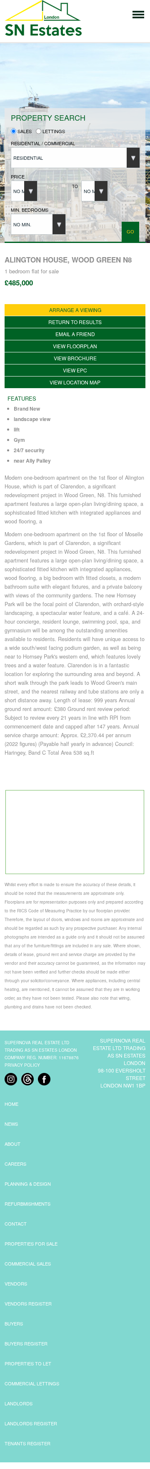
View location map (75, 382)
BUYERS (14, 1323)
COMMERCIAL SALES (28, 1263)
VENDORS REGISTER (28, 1303)
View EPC (75, 370)
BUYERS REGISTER (26, 1343)
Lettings (53, 131)
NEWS (11, 1123)
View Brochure (75, 358)
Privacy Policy (22, 1065)
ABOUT (12, 1143)
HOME (11, 1103)
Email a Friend (75, 333)
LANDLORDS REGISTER (31, 1423)
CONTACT (16, 1223)
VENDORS (16, 1283)
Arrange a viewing (75, 309)
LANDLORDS (18, 1403)
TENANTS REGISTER (27, 1443)
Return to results (75, 321)
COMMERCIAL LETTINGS (32, 1383)
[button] (75, 157)
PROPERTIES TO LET (28, 1363)
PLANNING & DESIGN (28, 1183)
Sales (24, 131)
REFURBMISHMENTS (27, 1203)
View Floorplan (75, 345)
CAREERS (15, 1163)
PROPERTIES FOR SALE (31, 1243)
